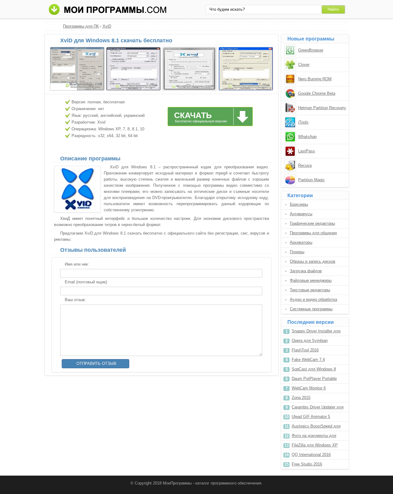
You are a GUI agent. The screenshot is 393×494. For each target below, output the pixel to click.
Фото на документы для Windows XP (314, 436)
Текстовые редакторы (310, 290)
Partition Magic (311, 180)
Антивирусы (301, 214)
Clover (303, 64)
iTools (303, 122)
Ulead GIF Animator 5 (311, 416)
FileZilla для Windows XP (315, 445)
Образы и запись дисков (312, 261)
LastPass (306, 151)
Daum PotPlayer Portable (314, 378)
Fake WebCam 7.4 (308, 359)
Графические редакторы (312, 223)
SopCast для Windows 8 (314, 369)
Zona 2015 (301, 397)
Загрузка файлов (306, 271)
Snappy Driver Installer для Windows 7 (316, 332)
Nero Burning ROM (315, 79)
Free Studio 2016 (307, 464)
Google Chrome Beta (316, 93)
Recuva (305, 165)
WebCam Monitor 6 (309, 388)
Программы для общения (313, 233)
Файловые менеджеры (311, 280)
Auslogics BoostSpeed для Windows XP (316, 427)
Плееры (297, 252)
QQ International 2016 (311, 454)
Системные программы (311, 309)
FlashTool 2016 (305, 350)
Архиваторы (301, 242)
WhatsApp (307, 136)
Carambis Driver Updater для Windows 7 (318, 408)
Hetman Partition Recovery (322, 107)
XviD (107, 26)
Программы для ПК (81, 26)
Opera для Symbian (310, 340)
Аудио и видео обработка (313, 299)
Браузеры (299, 204)
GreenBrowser (310, 50)
